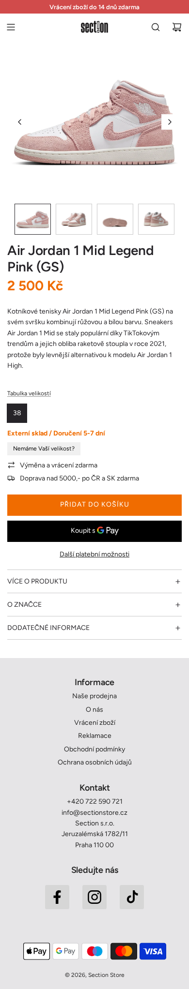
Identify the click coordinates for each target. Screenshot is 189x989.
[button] (20, 122)
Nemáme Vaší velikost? (44, 448)
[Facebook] (57, 897)
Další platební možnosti (94, 554)
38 (17, 413)
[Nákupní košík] (177, 27)
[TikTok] (132, 897)
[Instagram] (94, 897)
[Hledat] (155, 27)
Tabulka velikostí (29, 393)
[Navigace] (10, 27)
